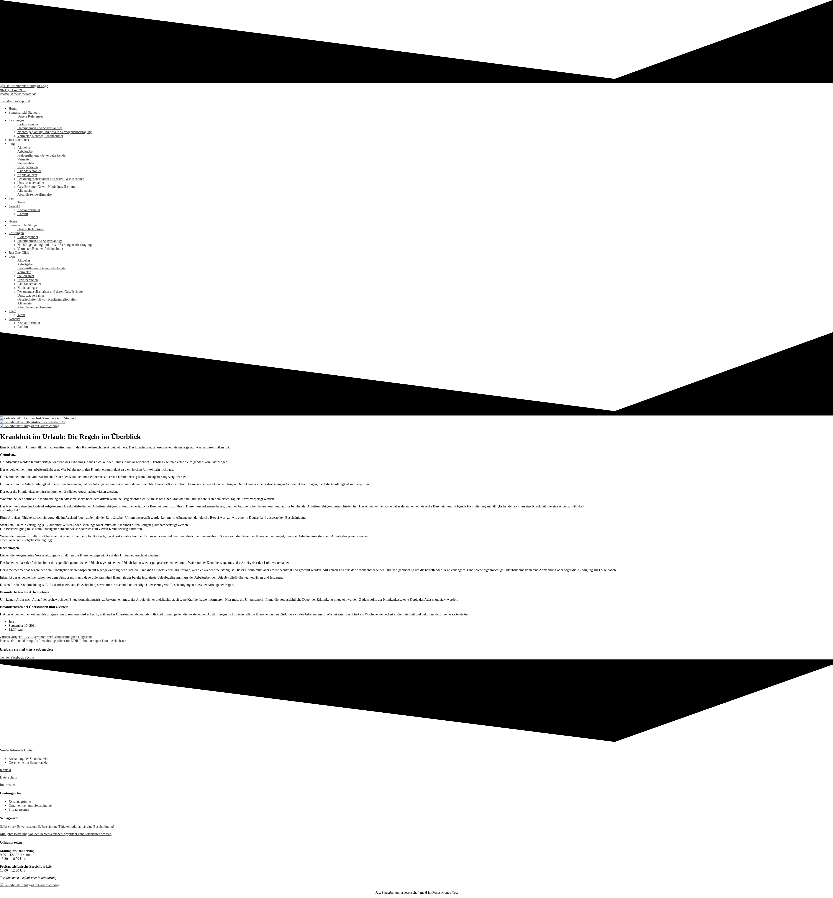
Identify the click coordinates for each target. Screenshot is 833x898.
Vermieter (24, 159)
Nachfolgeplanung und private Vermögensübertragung (54, 132)
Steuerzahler (25, 163)
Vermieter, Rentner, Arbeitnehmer (40, 136)
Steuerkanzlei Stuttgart (24, 112)
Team (12, 198)
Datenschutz (8, 777)
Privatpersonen (27, 167)
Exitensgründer (27, 124)
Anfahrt (22, 214)
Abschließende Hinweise (34, 194)
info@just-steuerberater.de (18, 94)
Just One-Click (19, 140)
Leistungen (16, 120)
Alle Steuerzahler (29, 171)
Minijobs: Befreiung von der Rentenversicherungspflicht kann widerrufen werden (56, 834)
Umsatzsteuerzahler (30, 183)
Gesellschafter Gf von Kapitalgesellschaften (47, 186)
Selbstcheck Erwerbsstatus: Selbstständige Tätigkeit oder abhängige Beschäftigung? (57, 826)
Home (13, 108)
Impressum (7, 785)
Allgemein (24, 190)
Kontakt (14, 206)
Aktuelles (23, 147)
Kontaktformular (28, 210)
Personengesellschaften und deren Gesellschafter (50, 179)
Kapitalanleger (27, 175)
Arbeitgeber (25, 151)
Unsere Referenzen (30, 116)
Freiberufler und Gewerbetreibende (41, 155)
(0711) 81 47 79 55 (13, 90)
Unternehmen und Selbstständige (39, 128)
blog (12, 144)
